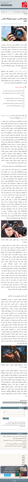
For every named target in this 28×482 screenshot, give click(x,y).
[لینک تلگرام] (26, 404)
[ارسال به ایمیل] (1, 12)
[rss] (7, 3)
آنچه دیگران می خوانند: (19, 87)
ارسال (6, 418)
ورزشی (23, 462)
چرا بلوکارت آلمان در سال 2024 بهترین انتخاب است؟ (16, 444)
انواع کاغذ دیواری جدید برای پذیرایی (19, 438)
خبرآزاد (15, 479)
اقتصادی (23, 457)
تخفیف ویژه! (7, 475)
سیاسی (23, 455)
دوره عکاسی (5, 402)
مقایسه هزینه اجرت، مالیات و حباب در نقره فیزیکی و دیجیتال (14, 436)
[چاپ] (4, 12)
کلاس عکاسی (10, 402)
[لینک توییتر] (24, 404)
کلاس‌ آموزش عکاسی (20, 71)
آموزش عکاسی (16, 402)
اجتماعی (23, 459)
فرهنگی (23, 460)
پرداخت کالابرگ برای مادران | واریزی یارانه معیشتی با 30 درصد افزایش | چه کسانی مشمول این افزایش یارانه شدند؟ (13, 93)
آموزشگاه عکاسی (23, 402)
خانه (26, 15)
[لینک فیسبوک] (23, 404)
